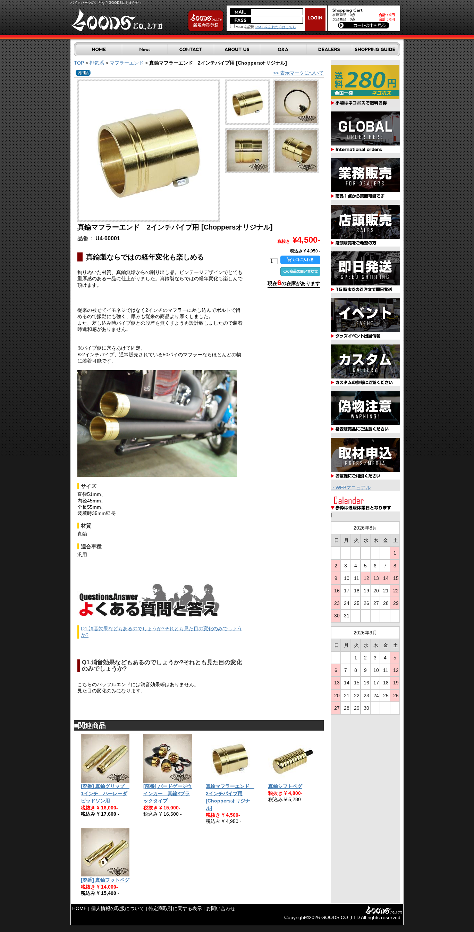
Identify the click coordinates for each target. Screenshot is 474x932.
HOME (79, 908)
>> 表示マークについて (298, 73)
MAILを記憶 (244, 27)
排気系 (97, 63)
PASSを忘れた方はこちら (275, 27)
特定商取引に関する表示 (175, 908)
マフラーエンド (127, 63)
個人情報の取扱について (117, 908)
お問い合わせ (220, 908)
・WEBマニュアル (351, 487)
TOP (79, 63)
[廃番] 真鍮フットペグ (105, 880)
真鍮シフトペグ (285, 786)
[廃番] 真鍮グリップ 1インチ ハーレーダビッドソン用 (105, 793)
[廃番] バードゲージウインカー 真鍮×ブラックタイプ (167, 793)
